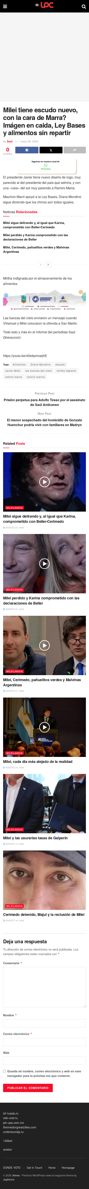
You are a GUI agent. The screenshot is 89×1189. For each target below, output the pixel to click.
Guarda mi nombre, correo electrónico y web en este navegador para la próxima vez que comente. (44, 1073)
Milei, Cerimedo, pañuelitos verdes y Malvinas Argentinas (36, 249)
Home (51, 1167)
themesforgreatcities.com (19, 1127)
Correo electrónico (17, 1034)
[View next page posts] (48, 264)
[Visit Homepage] (44, 6)
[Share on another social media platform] (75, 150)
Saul (10, 141)
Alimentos (19, 364)
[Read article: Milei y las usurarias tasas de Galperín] (44, 803)
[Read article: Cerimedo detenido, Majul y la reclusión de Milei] (44, 880)
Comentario (12, 963)
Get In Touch (34, 1167)
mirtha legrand (66, 370)
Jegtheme (8, 1179)
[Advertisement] (44, 57)
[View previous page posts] (41, 264)
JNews (16, 1175)
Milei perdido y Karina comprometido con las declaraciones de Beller (35, 237)
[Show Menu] (5, 6)
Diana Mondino (41, 364)
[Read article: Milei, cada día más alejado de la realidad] (44, 727)
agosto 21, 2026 (14, 690)
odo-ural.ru (10, 1118)
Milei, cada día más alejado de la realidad (37, 761)
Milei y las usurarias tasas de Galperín (35, 838)
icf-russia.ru (10, 1113)
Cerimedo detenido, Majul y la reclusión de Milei (43, 914)
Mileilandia (14, 507)
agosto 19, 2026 (14, 843)
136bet (7, 1141)
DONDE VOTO (11, 1167)
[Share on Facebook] (26, 150)
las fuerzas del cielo (38, 370)
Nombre (10, 1015)
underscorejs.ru (13, 1132)
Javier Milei (12, 370)
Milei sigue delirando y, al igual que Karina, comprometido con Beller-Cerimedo (34, 224)
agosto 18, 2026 (14, 920)
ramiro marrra (36, 377)
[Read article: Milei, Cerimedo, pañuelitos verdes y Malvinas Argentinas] (44, 645)
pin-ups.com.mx (13, 1123)
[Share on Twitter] (51, 150)
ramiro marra (13, 377)
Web (6, 1053)
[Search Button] (84, 6)
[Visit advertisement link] (44, 166)
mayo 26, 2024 (29, 141)
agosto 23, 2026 (14, 527)
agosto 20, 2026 (14, 767)
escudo (60, 364)
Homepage (68, 1167)
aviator (7, 1149)
